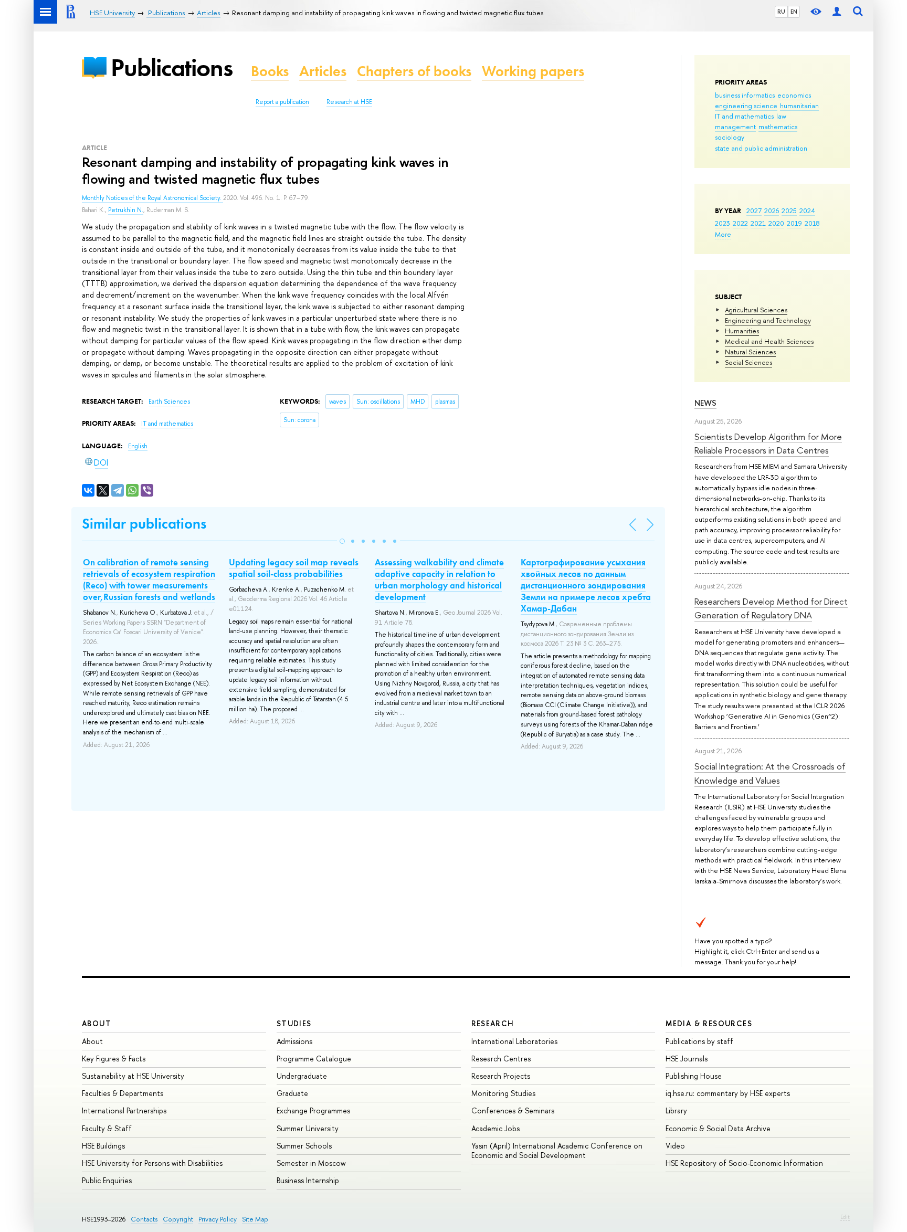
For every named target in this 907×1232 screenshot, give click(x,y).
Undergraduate (302, 1076)
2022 (740, 223)
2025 (789, 210)
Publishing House (694, 1076)
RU (781, 11)
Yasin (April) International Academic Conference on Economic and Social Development (556, 1150)
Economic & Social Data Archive (718, 1128)
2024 (807, 210)
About (96, 1023)
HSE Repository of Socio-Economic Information (744, 1163)
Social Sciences (748, 362)
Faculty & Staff (107, 1128)
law (781, 116)
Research (492, 1023)
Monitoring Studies (503, 1093)
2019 (794, 223)
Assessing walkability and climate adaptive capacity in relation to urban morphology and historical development (439, 579)
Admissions (294, 1041)
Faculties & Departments (122, 1093)
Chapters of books (414, 71)
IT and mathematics (744, 116)
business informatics (745, 95)
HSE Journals (687, 1058)
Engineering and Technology (768, 320)
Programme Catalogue (314, 1058)
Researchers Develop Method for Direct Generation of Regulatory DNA (771, 608)
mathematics (777, 126)
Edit (845, 1216)
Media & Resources (709, 1023)
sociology (729, 137)
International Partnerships (124, 1110)
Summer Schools (304, 1146)
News (705, 402)
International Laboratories (514, 1041)
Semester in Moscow (311, 1163)
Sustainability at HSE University (133, 1076)
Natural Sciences (750, 351)
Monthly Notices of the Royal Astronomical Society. (152, 198)
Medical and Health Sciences (769, 341)
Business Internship (308, 1180)
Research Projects (500, 1076)
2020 (776, 223)
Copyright (178, 1219)
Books (270, 71)
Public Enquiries (107, 1180)
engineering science (746, 105)
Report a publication (282, 102)
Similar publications (144, 523)
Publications (172, 67)
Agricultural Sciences (756, 309)
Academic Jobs (495, 1128)
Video (675, 1146)
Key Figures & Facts (113, 1058)
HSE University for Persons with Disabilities (152, 1163)
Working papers (533, 71)
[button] (342, 541)
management (735, 126)
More (723, 234)
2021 (758, 223)
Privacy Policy (217, 1219)
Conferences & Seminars (512, 1110)
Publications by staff (699, 1041)
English (137, 446)
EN (793, 11)
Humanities (742, 330)
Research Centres (501, 1058)
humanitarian (799, 105)
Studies (294, 1023)
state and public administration (761, 148)
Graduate (292, 1093)
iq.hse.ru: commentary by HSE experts (728, 1093)
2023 (722, 223)
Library (676, 1110)
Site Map (255, 1219)
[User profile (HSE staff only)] (837, 12)
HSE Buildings (103, 1146)
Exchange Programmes (313, 1110)
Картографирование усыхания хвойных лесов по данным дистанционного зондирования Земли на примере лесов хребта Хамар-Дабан (586, 585)
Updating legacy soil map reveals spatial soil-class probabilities (293, 568)
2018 (812, 223)
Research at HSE (349, 102)
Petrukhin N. (125, 210)
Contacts (144, 1219)
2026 (771, 210)
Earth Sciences (169, 401)
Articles (322, 71)
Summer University (308, 1128)
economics (794, 95)
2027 (754, 210)
